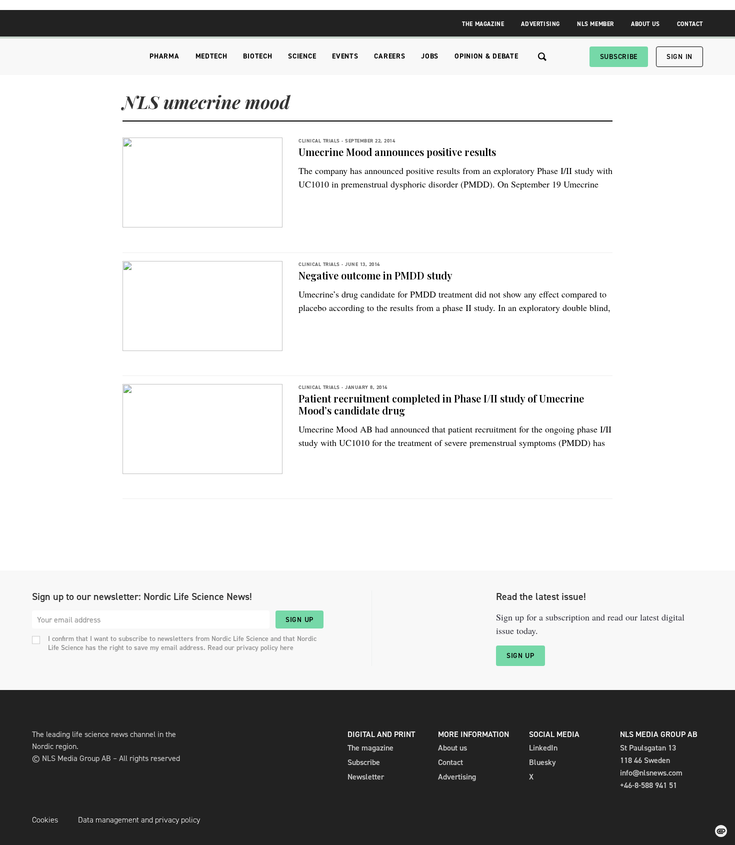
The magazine (371, 747)
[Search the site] (542, 56)
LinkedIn (543, 747)
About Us (645, 24)
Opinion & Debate (486, 56)
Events (345, 56)
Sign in (679, 57)
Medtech (212, 56)
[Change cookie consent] (721, 831)
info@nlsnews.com (651, 773)
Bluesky (542, 762)
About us (452, 747)
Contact (690, 24)
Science (302, 56)
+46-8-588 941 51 (648, 785)
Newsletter (366, 777)
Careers (389, 56)
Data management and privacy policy (139, 819)
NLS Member (595, 24)
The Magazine (483, 24)
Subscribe (619, 57)
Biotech (257, 56)
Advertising (540, 24)
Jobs (429, 56)
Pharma (164, 56)
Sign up (300, 619)
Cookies (45, 819)
